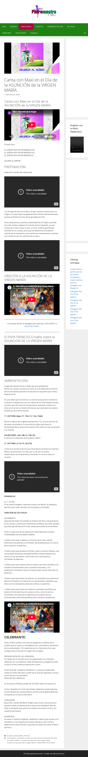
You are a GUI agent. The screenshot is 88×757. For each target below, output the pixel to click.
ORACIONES (6, 33)
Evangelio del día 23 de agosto (76, 320)
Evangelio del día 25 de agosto (76, 303)
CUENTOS (39, 26)
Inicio (4, 26)
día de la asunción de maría (47, 738)
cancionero (21, 738)
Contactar (34, 33)
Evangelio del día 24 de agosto (76, 312)
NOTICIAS (71, 26)
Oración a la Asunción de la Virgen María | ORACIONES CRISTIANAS (31, 743)
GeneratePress (58, 753)
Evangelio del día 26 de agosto (76, 294)
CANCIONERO (26, 26)
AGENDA (13, 26)
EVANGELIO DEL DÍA (55, 26)
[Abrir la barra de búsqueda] (85, 33)
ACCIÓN (9, 736)
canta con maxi (31, 738)
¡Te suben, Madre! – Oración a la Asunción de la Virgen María (28, 740)
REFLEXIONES (21, 33)
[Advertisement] (79, 80)
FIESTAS (27, 736)
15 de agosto (11, 738)
